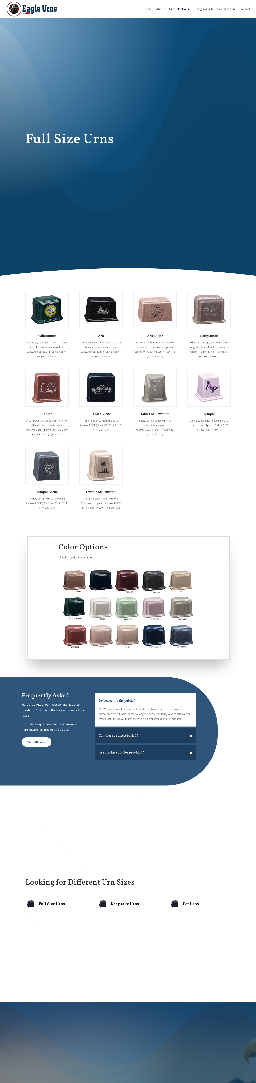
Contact (244, 9)
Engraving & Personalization (216, 9)
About (160, 9)
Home (148, 9)
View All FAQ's (36, 742)
